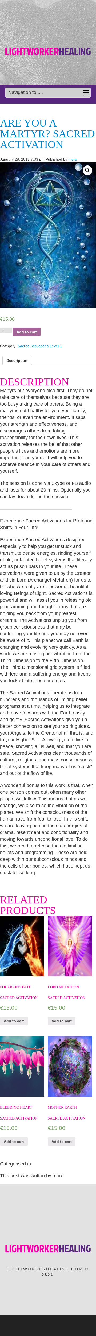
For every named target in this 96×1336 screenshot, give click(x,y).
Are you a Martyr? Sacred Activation (47, 133)
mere (72, 159)
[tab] (16, 360)
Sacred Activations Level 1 (40, 346)
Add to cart (27, 332)
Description (16, 360)
